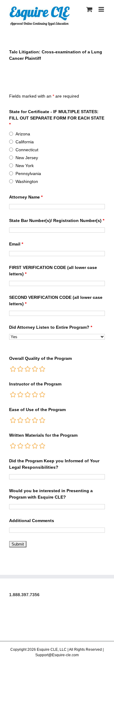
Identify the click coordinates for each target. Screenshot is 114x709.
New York (25, 165)
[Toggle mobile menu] (101, 9)
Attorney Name (26, 197)
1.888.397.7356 (24, 594)
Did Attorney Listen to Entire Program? (50, 327)
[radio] (13, 369)
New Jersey (27, 157)
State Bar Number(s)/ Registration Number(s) (56, 220)
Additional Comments (31, 520)
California (25, 141)
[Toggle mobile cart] (89, 9)
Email (16, 244)
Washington (27, 181)
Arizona (23, 133)
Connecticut (27, 149)
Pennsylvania (28, 173)
